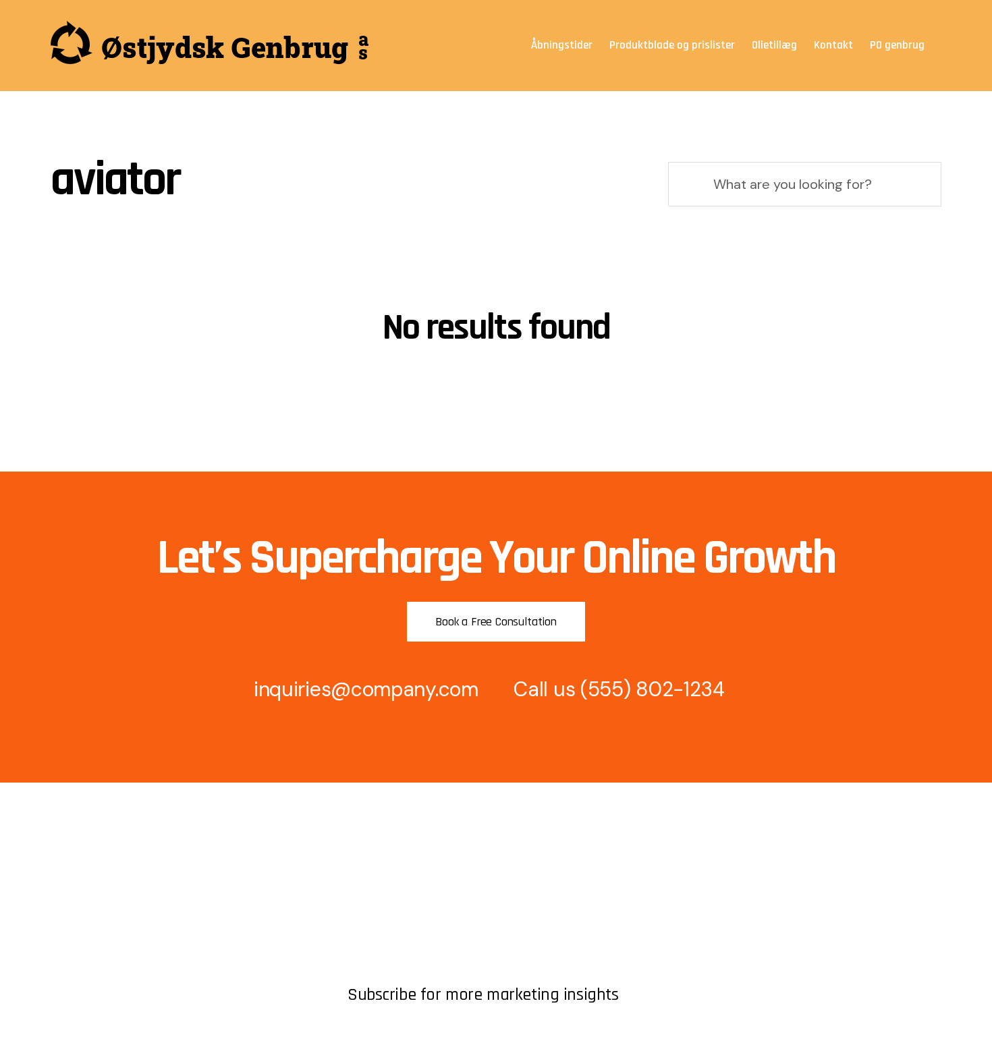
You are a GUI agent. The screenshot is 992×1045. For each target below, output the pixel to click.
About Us (74, 873)
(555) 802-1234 (652, 689)
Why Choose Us (387, 941)
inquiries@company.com (366, 689)
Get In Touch (82, 895)
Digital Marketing (388, 918)
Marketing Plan (383, 873)
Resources (77, 918)
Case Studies (380, 964)
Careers (70, 941)
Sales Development (395, 895)
